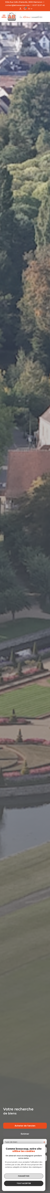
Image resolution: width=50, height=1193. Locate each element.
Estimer (25, 1133)
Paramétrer (23, 1176)
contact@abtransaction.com (17, 5)
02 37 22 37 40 (38, 5)
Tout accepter (24, 1183)
